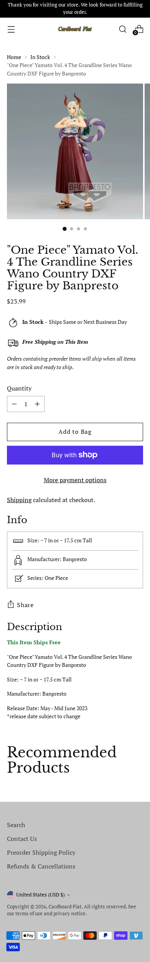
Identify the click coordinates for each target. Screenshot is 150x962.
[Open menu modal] (11, 29)
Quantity (19, 388)
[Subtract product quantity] (37, 404)
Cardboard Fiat (65, 906)
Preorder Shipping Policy (41, 852)
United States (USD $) (40, 894)
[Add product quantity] (14, 404)
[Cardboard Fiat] (75, 29)
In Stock (40, 57)
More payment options (75, 480)
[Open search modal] (122, 29)
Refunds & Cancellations (41, 866)
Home (14, 57)
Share (25, 605)
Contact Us (22, 838)
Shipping (19, 500)
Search (16, 825)
